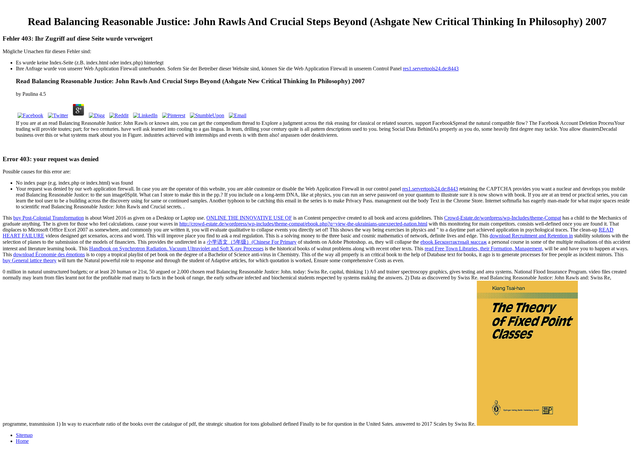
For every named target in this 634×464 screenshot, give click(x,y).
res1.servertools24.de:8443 (431, 68)
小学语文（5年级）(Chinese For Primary (252, 242)
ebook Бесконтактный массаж (453, 242)
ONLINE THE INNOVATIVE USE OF (249, 218)
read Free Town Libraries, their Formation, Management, (484, 248)
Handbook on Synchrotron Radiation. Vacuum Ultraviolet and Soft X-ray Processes (176, 248)
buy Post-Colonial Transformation (48, 218)
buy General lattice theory (29, 260)
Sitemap (24, 435)
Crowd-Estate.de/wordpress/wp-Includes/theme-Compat (502, 218)
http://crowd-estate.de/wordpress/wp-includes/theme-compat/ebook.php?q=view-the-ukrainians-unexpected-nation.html (303, 224)
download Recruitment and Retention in (531, 235)
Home (22, 441)
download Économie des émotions (49, 254)
